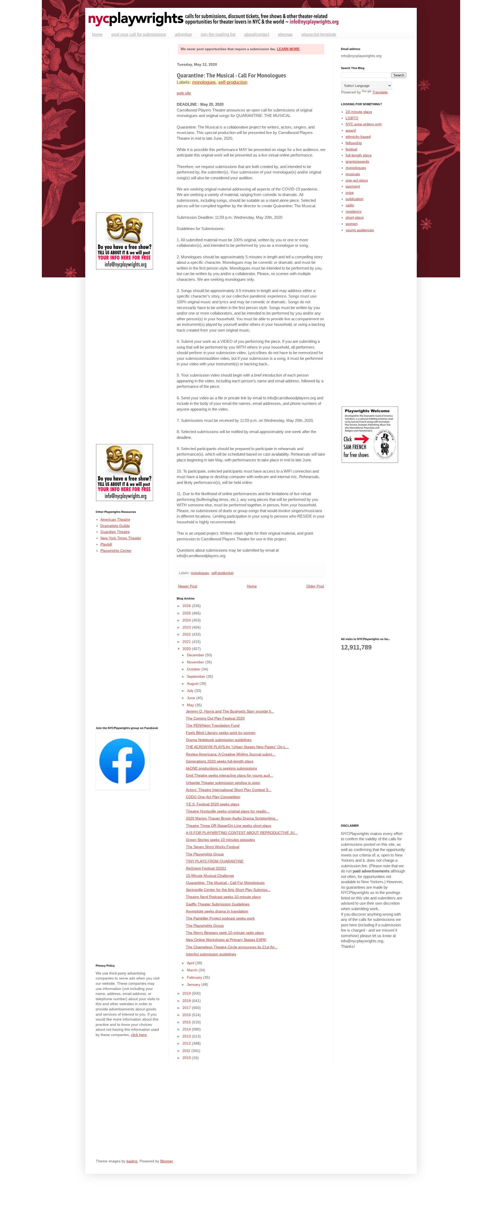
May (191, 705)
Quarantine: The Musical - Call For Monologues (225, 883)
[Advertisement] (128, 125)
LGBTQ (352, 118)
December (196, 655)
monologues (204, 82)
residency (354, 211)
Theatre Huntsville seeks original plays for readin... (228, 811)
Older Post (315, 586)
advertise (183, 34)
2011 (186, 1051)
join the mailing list (218, 34)
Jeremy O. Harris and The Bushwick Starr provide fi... (230, 711)
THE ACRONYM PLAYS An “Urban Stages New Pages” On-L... (237, 747)
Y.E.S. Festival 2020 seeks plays (212, 804)
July (191, 690)
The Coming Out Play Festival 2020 (215, 718)
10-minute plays (359, 112)
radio (350, 205)
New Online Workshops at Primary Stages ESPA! (226, 940)
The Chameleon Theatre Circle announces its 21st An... (232, 947)
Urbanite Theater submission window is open (223, 783)
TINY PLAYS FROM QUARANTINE (214, 861)
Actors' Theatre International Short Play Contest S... (228, 790)
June (191, 698)
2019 (187, 993)
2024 (187, 620)
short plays (355, 217)
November (196, 662)
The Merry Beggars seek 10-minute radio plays (225, 933)
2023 (187, 627)
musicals (353, 174)
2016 (187, 1015)
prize (350, 193)
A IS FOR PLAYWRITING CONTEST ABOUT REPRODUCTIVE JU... (242, 833)
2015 (187, 1022)
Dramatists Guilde (115, 526)
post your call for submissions (138, 34)
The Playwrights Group (205, 854)
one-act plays (357, 180)
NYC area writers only (364, 124)
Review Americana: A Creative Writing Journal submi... (230, 754)
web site (184, 93)
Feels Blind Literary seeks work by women (220, 733)
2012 (187, 1043)
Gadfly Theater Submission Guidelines (217, 904)
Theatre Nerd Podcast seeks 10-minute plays (223, 897)
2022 (187, 634)
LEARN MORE (288, 49)
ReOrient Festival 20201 (206, 868)
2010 (187, 1058)
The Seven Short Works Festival (212, 847)
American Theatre (115, 519)
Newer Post (187, 586)
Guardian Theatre (115, 532)
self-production (232, 82)
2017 (187, 1008)
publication (354, 199)
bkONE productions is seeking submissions (221, 768)
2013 (187, 1036)
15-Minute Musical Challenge (210, 875)
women (352, 224)
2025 (187, 613)
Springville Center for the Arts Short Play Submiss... (228, 890)
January (194, 984)
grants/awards (357, 161)
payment (353, 186)
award (351, 130)
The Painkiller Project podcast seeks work (220, 918)
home (97, 34)
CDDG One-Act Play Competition (213, 797)
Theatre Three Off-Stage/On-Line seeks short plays (228, 826)
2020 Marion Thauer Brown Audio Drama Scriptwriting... (232, 818)
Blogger (166, 1161)
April (191, 963)
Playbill (106, 544)
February (195, 977)
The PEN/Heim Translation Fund (212, 725)
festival (351, 149)
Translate (380, 92)
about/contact (256, 34)
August (193, 683)
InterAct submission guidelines (211, 954)
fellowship (354, 143)
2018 (187, 1001)
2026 (187, 606)
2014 (187, 1029)
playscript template (318, 34)
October (194, 669)
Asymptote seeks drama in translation (217, 911)
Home (252, 586)
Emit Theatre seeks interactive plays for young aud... (229, 775)
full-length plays (359, 155)
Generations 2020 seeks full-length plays (219, 761)
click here (139, 1035)
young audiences (360, 230)
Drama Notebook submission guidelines (219, 740)
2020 (187, 649)
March (192, 970)
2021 (187, 642)
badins (132, 1161)
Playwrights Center (116, 550)
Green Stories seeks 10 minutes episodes (220, 840)
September (196, 676)
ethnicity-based (358, 137)
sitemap (285, 34)
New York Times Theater (120, 538)
